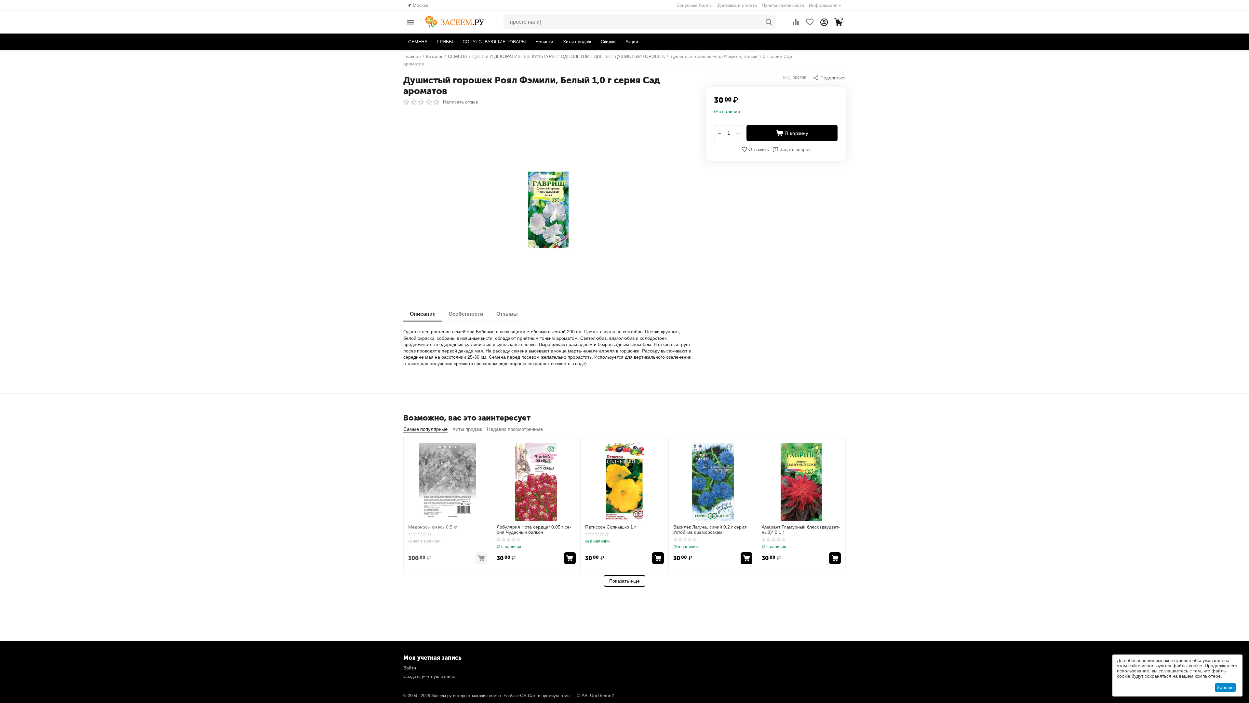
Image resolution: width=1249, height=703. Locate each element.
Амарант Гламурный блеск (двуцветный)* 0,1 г (801, 529)
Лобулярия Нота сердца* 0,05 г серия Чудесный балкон (534, 529)
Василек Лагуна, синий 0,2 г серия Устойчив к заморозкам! (710, 529)
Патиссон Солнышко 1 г (610, 527)
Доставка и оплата (737, 5)
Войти (409, 667)
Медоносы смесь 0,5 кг (432, 527)
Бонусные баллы (695, 5)
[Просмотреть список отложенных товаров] (809, 22)
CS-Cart (528, 695)
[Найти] (769, 22)
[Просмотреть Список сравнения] (795, 22)
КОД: (787, 78)
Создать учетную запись (429, 676)
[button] (829, 78)
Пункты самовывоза (783, 5)
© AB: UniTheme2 (595, 695)
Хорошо (1225, 687)
